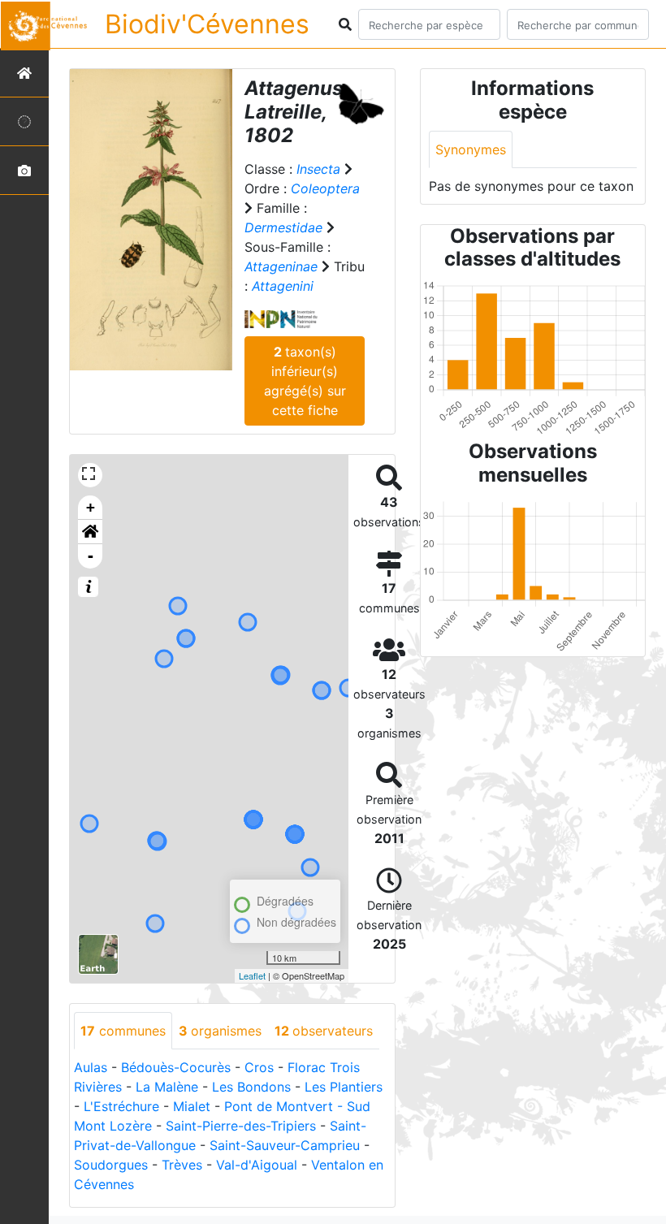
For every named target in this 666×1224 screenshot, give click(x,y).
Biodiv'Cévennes (207, 24)
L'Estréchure (121, 1106)
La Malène (167, 1087)
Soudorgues (111, 1165)
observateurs (324, 1031)
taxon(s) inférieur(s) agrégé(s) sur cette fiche (305, 381)
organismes (220, 1031)
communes (123, 1031)
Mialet (191, 1106)
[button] (90, 532)
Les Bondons (251, 1087)
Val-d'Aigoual (256, 1165)
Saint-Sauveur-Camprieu (285, 1145)
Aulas (90, 1067)
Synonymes (470, 149)
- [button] (90, 555)
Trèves (182, 1165)
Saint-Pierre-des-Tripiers (241, 1126)
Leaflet (252, 975)
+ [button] (90, 507)
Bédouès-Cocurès (176, 1067)
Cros (259, 1067)
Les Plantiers (344, 1087)
